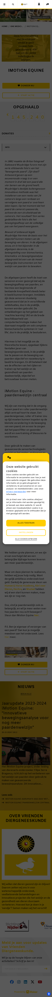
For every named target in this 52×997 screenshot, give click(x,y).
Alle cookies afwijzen (26, 539)
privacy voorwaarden (16, 492)
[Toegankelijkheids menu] (49, 994)
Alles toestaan (26, 523)
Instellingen (26, 532)
